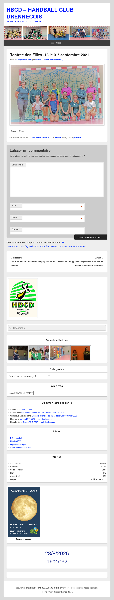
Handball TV (15, 441)
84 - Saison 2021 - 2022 (42, 137)
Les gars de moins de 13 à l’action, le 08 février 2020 (44, 412)
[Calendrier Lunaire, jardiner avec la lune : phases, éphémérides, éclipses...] (24, 540)
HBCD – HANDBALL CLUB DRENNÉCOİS (40, 13)
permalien (77, 137)
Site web (15, 229)
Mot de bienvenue (91, 587)
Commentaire (18, 164)
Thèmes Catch (66, 591)
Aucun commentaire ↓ (53, 59)
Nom (14, 205)
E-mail (14, 217)
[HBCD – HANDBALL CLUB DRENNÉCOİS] (57, 39)
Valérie (38, 59)
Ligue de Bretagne (18, 444)
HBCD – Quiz (27, 409)
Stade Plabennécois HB (20, 447)
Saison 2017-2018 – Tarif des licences (36, 418)
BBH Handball (16, 438)
